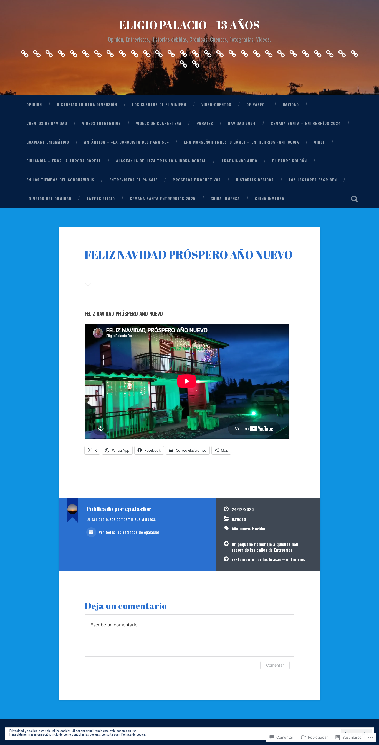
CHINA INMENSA (225, 198)
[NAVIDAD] (85, 52)
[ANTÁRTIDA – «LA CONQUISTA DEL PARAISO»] (183, 52)
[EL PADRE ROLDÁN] (256, 52)
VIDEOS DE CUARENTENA (158, 123)
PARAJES (204, 123)
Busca (354, 198)
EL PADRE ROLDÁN (289, 161)
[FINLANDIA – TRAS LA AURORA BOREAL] (220, 52)
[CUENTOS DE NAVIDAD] (98, 52)
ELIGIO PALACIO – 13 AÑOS (189, 24)
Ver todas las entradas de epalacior (129, 532)
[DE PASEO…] (73, 52)
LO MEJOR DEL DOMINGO (48, 198)
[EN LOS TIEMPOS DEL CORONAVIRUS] (268, 52)
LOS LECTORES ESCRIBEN (313, 179)
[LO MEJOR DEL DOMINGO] (329, 52)
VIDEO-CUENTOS (216, 104)
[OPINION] (24, 52)
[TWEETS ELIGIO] (342, 52)
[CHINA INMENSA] (183, 62)
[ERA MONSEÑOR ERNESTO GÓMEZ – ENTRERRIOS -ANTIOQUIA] (195, 52)
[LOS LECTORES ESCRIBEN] (317, 52)
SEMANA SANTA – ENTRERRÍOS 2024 (306, 123)
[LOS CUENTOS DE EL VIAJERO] (49, 52)
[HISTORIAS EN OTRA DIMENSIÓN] (36, 52)
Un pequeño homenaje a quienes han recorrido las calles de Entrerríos (265, 547)
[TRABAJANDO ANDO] (244, 52)
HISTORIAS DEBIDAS (255, 179)
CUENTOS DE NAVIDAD (46, 123)
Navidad (239, 519)
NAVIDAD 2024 (242, 123)
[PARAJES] (134, 52)
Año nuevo (241, 528)
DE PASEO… (257, 104)
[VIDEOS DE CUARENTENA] (122, 52)
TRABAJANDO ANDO (239, 161)
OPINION (34, 104)
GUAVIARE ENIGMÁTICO (47, 142)
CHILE (319, 142)
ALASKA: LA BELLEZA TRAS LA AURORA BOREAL (161, 161)
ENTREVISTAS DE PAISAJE (133, 179)
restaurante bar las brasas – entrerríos (268, 559)
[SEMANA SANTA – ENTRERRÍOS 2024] (159, 52)
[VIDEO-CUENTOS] (61, 52)
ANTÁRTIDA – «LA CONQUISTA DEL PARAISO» (126, 142)
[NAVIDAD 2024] (146, 52)
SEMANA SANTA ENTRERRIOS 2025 (163, 198)
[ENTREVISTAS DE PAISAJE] (281, 52)
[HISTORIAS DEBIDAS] (305, 52)
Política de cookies (134, 734)
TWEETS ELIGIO (100, 198)
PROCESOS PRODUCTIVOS (197, 179)
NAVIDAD (291, 104)
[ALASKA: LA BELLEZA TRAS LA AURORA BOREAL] (232, 52)
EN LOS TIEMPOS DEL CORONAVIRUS (60, 179)
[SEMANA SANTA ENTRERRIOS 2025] (354, 52)
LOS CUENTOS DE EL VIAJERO (159, 104)
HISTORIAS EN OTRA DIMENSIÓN (87, 104)
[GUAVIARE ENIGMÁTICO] (171, 52)
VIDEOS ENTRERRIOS (101, 123)
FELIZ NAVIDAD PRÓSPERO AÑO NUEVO (188, 254)
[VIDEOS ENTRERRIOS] (110, 52)
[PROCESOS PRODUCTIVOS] (293, 52)
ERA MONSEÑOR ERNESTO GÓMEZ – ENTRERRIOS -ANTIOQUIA (241, 142)
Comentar (275, 665)
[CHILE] (207, 52)
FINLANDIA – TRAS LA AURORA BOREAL (63, 161)
